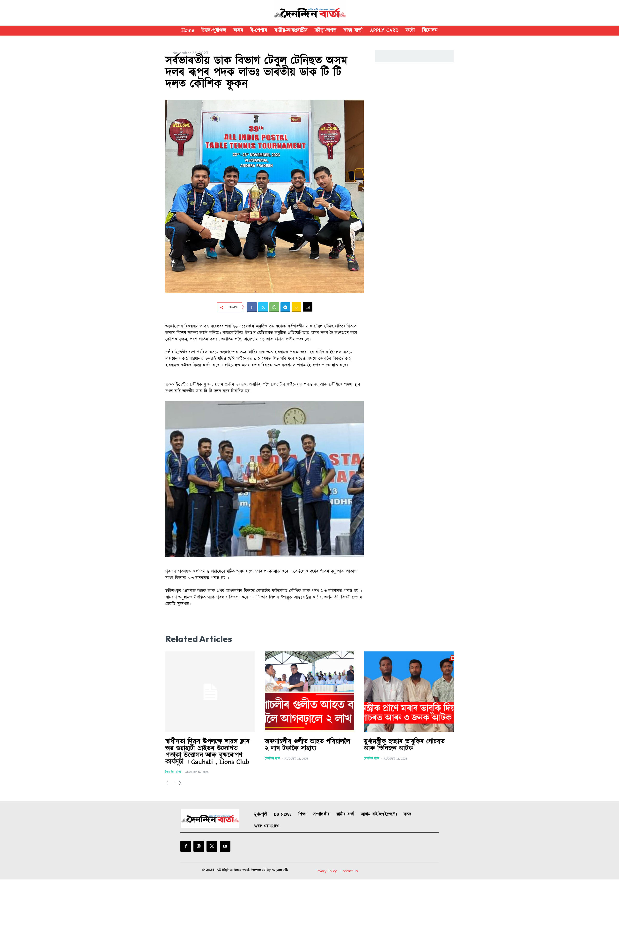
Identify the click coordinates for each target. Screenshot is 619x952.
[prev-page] (169, 783)
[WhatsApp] (274, 307)
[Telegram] (285, 307)
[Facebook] (252, 307)
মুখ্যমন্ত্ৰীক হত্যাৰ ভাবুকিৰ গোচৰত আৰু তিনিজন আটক (404, 745)
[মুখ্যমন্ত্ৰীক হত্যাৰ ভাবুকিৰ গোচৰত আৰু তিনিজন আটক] (409, 691)
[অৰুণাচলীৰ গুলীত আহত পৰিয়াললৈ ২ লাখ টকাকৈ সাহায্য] (309, 691)
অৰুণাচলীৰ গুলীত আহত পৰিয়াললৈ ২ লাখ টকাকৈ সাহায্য (307, 745)
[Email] (307, 307)
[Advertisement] (309, 916)
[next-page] (178, 783)
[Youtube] (225, 846)
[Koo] (296, 307)
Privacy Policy (326, 871)
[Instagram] (198, 846)
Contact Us (349, 871)
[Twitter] (263, 307)
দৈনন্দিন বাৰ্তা (173, 772)
